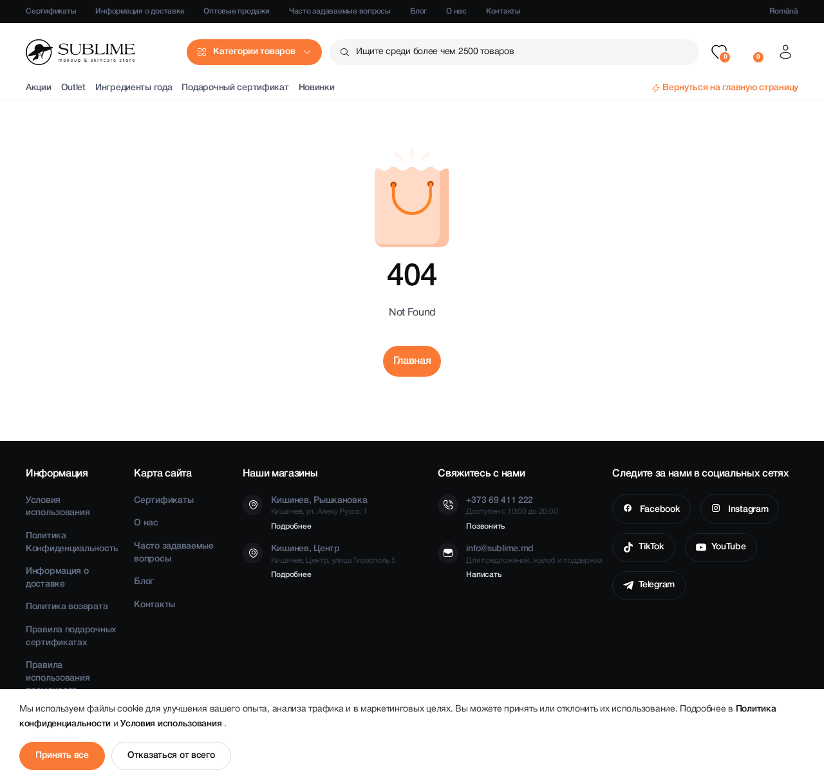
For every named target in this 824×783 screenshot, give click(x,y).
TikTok (651, 547)
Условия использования (172, 724)
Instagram (747, 509)
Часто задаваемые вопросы (340, 11)
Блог (418, 11)
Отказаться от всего (171, 755)
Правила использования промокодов (57, 678)
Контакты (503, 11)
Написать (483, 574)
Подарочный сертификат (235, 88)
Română (783, 11)
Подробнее (291, 526)
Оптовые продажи (236, 11)
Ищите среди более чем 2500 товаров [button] (435, 52)
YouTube (728, 547)
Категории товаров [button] (254, 52)
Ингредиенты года (134, 88)
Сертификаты (51, 11)
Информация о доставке (139, 11)
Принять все (62, 755)
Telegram (657, 585)
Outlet (73, 88)
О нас (456, 11)
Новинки (317, 88)
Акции (39, 88)
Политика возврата (67, 607)
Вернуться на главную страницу (730, 88)
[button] (719, 52)
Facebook (658, 509)
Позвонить (485, 526)
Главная (412, 361)
